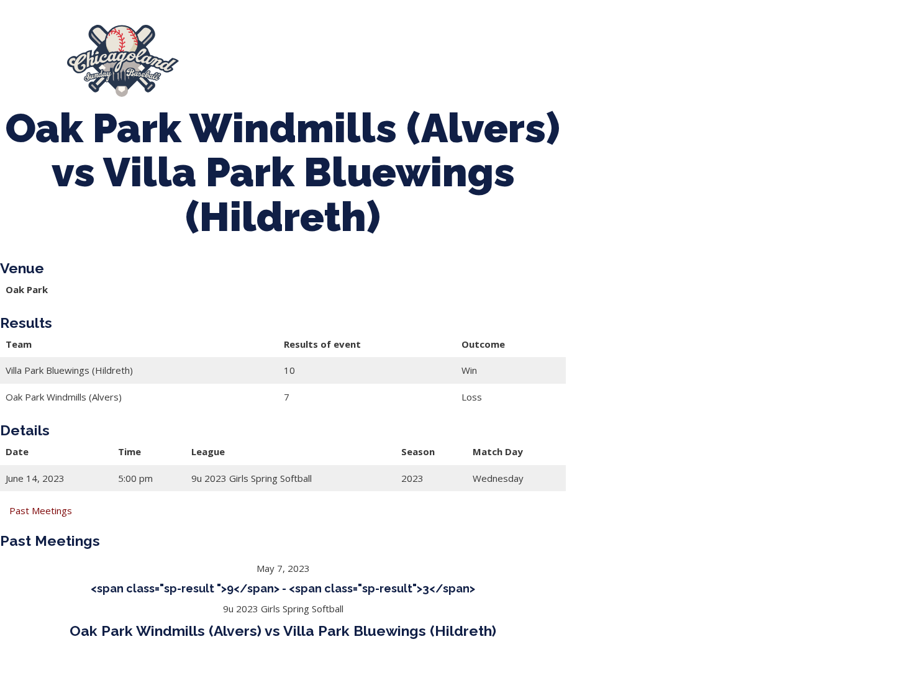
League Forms (860, 60)
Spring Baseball (312, 60)
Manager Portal (767, 60)
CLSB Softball (488, 60)
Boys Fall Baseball (584, 60)
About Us (231, 60)
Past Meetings (40, 510)
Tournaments (402, 60)
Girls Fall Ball (678, 60)
